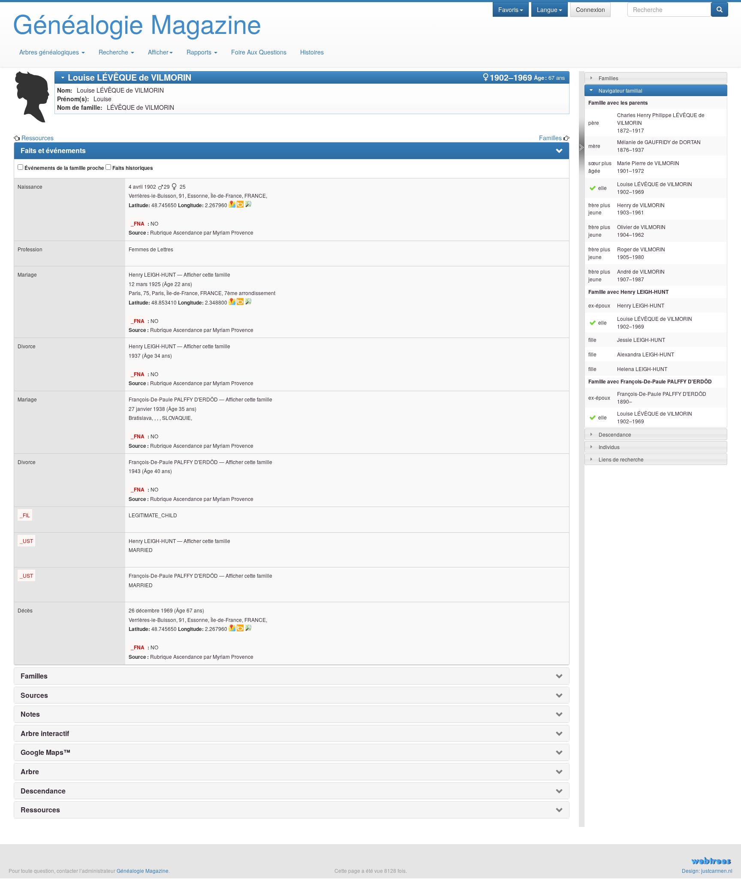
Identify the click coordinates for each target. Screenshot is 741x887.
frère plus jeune (599, 208)
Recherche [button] (114, 52)
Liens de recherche (621, 459)
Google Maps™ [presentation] (45, 752)
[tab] (311, 77)
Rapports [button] (200, 52)
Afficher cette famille (207, 274)
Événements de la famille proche (63, 168)
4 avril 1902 (142, 186)
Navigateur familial (620, 90)
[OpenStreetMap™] (248, 204)
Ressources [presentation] (40, 810)
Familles (550, 137)
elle (602, 187)
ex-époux (599, 305)
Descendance (615, 434)
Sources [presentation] (34, 695)
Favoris (508, 9)
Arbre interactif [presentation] (45, 733)
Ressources (37, 137)
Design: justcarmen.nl (707, 870)
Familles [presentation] (34, 676)
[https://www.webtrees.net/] (617, 862)
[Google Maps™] (232, 204)
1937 (135, 355)
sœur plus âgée (599, 166)
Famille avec (628, 292)
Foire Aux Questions (258, 52)
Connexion (590, 9)
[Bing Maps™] (240, 204)
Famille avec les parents (618, 102)
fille (592, 339)
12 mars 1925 (145, 283)
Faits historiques (132, 168)
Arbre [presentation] (30, 771)
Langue (547, 9)
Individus (609, 446)
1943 (135, 470)
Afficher (158, 52)
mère (594, 145)
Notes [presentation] (30, 714)
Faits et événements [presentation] (53, 150)
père (593, 122)
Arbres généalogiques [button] (50, 52)
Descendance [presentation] (43, 791)
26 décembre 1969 (151, 610)
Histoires (312, 52)
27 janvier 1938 (147, 408)
